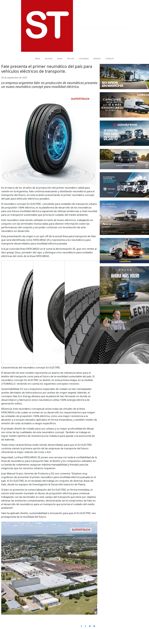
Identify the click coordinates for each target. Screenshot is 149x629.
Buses (59, 59)
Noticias (48, 59)
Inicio (37, 59)
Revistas (97, 59)
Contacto (109, 59)
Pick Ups (70, 59)
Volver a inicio (132, 626)
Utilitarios (84, 59)
